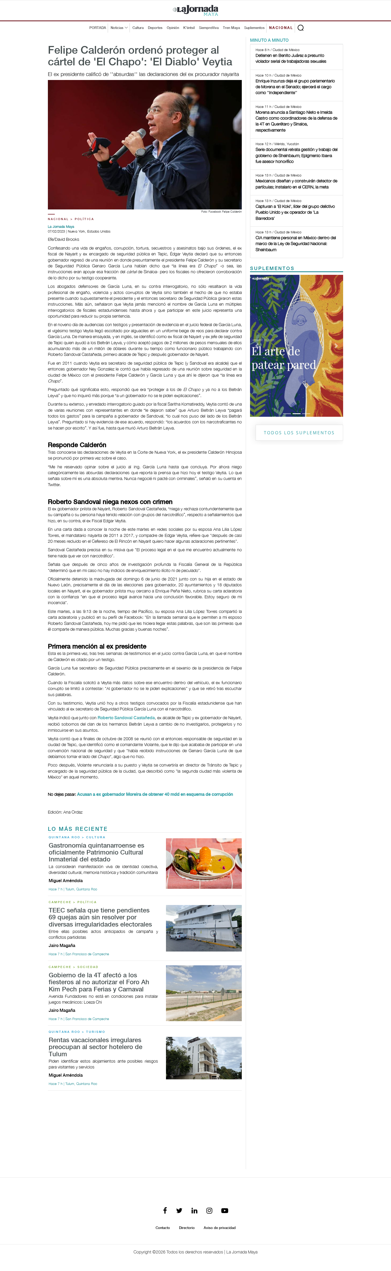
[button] (257, 346)
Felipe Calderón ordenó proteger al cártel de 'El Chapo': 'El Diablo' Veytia (140, 56)
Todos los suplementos (299, 433)
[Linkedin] (194, 1211)
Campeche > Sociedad (74, 967)
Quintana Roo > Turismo (77, 1032)
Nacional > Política (71, 219)
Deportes (155, 28)
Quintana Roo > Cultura (77, 837)
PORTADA (97, 28)
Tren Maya (231, 28)
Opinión (173, 28)
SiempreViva (209, 28)
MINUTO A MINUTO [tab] (269, 40)
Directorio (187, 1228)
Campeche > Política (73, 902)
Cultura (138, 28)
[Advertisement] (145, 1132)
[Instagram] (209, 1211)
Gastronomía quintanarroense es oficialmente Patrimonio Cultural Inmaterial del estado (96, 853)
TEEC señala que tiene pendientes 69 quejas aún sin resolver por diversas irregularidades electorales (100, 917)
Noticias (117, 28)
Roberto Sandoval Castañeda (126, 718)
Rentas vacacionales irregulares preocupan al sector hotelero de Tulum (95, 1047)
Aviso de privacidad (220, 1228)
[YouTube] (224, 1211)
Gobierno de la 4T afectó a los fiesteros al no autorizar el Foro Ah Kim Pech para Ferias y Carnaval (99, 982)
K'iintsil (189, 28)
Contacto (163, 1228)
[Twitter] (179, 1211)
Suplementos (254, 28)
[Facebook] (165, 1211)
